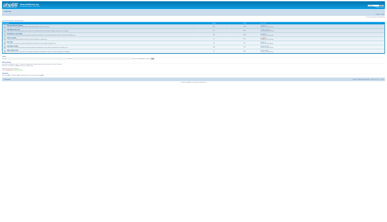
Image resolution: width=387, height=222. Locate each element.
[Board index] (11, 5)
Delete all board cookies (364, 79)
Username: (4, 58)
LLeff (263, 38)
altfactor (264, 25)
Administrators (9, 70)
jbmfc (263, 42)
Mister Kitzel (265, 46)
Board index (8, 11)
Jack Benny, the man (13, 29)
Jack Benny (6, 23)
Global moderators (18, 70)
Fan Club (10, 42)
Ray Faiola (264, 50)
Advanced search (379, 7)
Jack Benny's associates (14, 33)
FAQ (378, 14)
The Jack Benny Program (15, 25)
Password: (69, 58)
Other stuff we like (12, 50)
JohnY (42, 75)
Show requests (11, 38)
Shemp (263, 34)
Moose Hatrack (265, 29)
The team (354, 79)
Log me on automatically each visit (140, 58)
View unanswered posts (8, 20)
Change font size (382, 11)
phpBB (188, 82)
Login (382, 14)
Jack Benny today (12, 46)
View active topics (19, 20)
